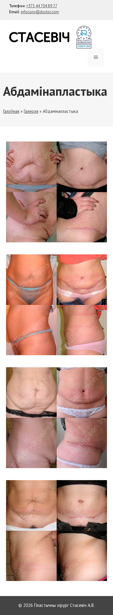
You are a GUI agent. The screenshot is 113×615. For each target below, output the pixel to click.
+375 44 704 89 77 (41, 5)
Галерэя (31, 111)
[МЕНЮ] (96, 57)
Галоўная (11, 111)
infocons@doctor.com (40, 11)
